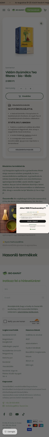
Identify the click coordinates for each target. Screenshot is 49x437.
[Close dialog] (47, 206)
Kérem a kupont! (32, 221)
